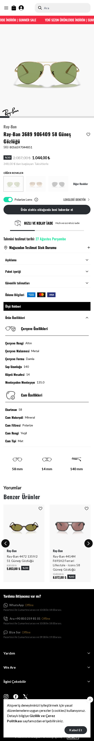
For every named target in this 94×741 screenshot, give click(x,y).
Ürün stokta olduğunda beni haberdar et (47, 209)
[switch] (8, 199)
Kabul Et (75, 730)
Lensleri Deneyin (74, 199)
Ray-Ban (10, 126)
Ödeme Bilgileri (14, 294)
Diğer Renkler (80, 184)
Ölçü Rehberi (13, 306)
